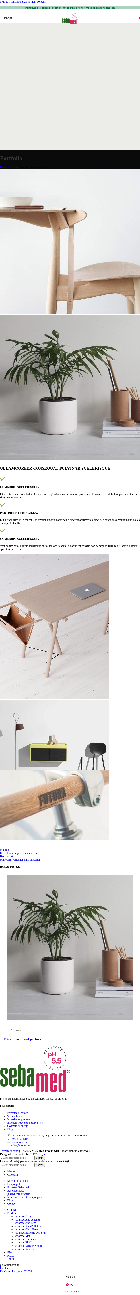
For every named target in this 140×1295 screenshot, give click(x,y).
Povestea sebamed (17, 1112)
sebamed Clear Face (26, 1229)
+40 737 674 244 (19, 1138)
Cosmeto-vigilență (17, 1125)
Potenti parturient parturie (23, 1039)
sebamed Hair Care (26, 1239)
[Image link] (35, 1092)
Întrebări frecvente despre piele (25, 1122)
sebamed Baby (23, 1216)
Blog (10, 1129)
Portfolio (13, 167)
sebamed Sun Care (25, 1249)
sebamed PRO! (23, 1242)
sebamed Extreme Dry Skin (30, 1232)
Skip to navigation (11, 1)
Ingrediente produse (18, 1119)
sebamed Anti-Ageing (27, 1219)
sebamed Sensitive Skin (28, 1245)
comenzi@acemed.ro (21, 1142)
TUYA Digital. (38, 1154)
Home (3, 167)
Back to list (6, 856)
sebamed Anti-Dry (25, 1222)
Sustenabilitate (15, 1116)
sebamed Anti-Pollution (28, 1226)
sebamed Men (23, 1235)
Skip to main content (33, 1)
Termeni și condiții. (11, 1150)
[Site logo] (70, 24)
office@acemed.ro (20, 1145)
